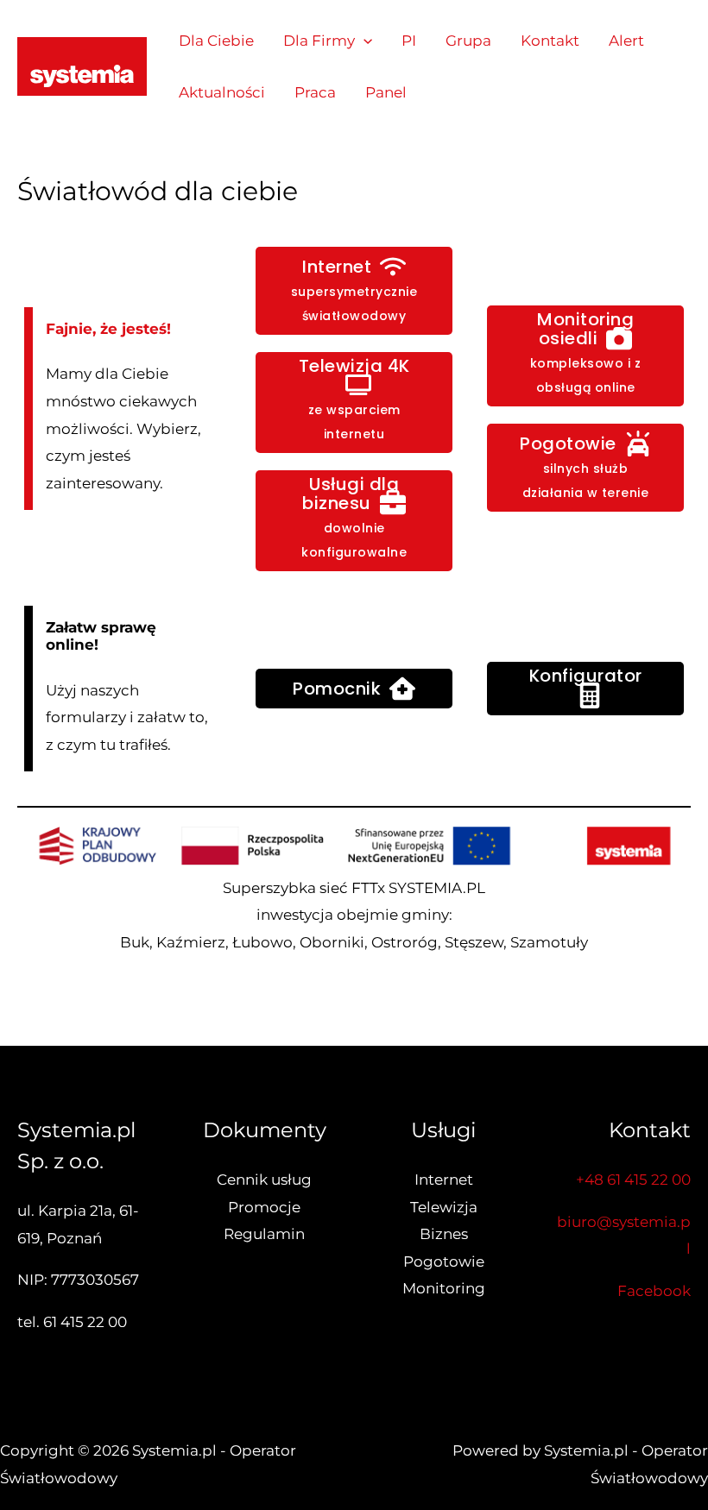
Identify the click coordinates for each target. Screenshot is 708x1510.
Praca (315, 92)
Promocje (264, 1207)
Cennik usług (264, 1179)
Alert (626, 40)
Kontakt (550, 40)
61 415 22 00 (85, 1322)
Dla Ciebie (216, 40)
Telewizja (443, 1207)
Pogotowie (443, 1261)
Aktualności (222, 92)
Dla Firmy (319, 40)
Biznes (444, 1234)
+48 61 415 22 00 (633, 1179)
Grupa (468, 40)
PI (408, 40)
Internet (443, 1179)
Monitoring (443, 1288)
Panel (386, 92)
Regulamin (264, 1234)
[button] (363, 40)
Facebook (654, 1290)
